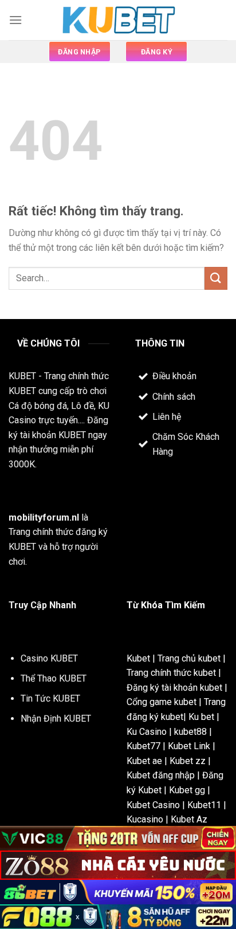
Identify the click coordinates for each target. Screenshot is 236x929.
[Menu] (15, 20)
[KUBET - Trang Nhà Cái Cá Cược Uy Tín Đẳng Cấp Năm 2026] (118, 20)
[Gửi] (215, 278)
